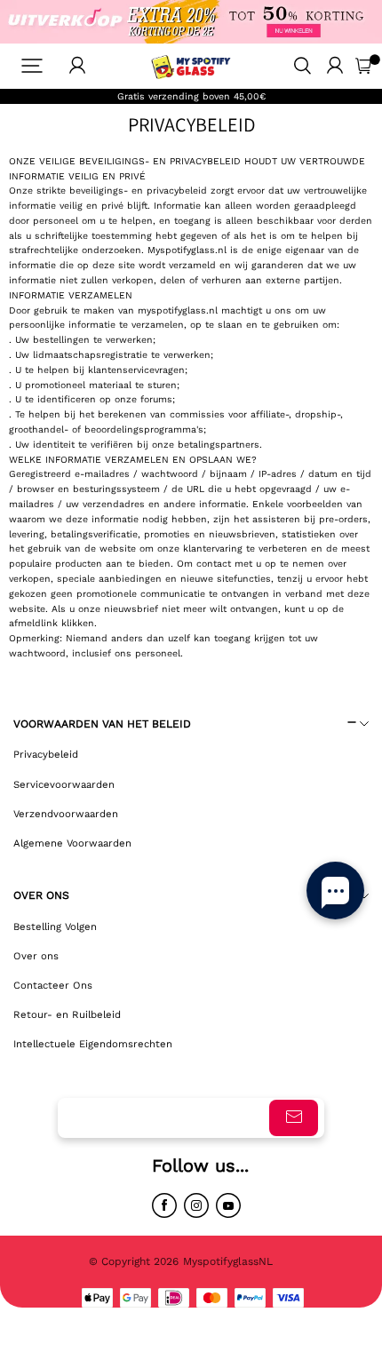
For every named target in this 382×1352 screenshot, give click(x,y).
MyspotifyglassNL (229, 1261)
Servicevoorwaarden (64, 784)
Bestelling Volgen (55, 926)
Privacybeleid (45, 754)
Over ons (36, 956)
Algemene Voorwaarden (72, 843)
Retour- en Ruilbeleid (67, 1014)
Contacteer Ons (52, 985)
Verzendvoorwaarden (65, 813)
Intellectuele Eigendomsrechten (92, 1044)
